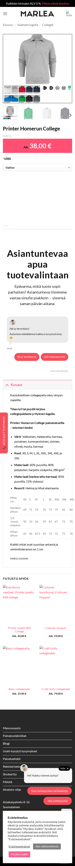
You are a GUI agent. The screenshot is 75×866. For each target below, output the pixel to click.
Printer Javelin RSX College (19, 629)
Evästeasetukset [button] (19, 846)
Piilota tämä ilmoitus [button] (55, 3)
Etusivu (8, 25)
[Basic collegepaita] (19, 665)
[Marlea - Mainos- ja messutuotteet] (37, 13)
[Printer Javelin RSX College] (19, 604)
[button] (5, 13)
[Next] (65, 68)
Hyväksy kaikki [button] (19, 854)
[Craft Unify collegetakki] (55, 665)
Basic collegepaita (19, 689)
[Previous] (9, 68)
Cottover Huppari (56, 628)
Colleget (47, 25)
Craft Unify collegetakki (56, 689)
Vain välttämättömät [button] (46, 846)
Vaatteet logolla (27, 25)
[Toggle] (7, 385)
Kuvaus (16, 385)
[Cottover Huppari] (55, 604)
